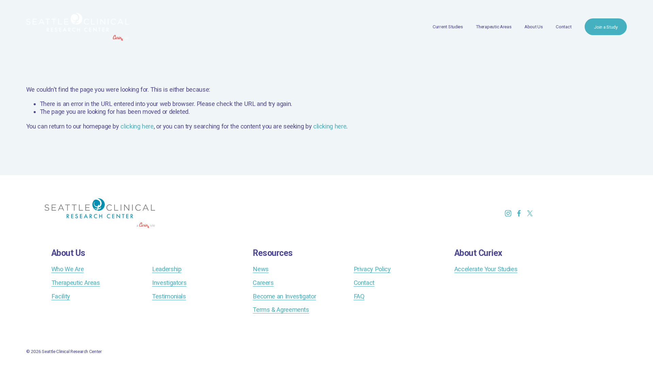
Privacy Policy (372, 269)
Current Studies (448, 26)
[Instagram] (508, 213)
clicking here (136, 126)
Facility (60, 296)
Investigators (169, 282)
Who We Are (67, 269)
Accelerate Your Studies (486, 269)
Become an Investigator (284, 296)
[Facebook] (519, 213)
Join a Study (606, 27)
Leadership (166, 269)
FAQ (359, 296)
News (261, 269)
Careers (263, 282)
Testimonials (169, 296)
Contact (563, 26)
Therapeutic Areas (493, 26)
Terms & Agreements (281, 309)
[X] (529, 213)
